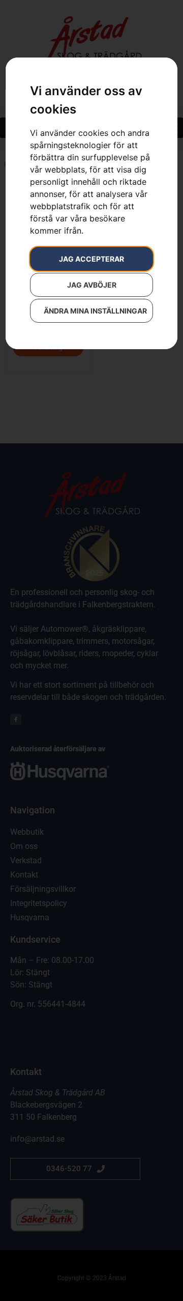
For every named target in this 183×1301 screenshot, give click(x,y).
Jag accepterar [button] (91, 258)
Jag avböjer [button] (91, 284)
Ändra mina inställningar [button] (95, 310)
